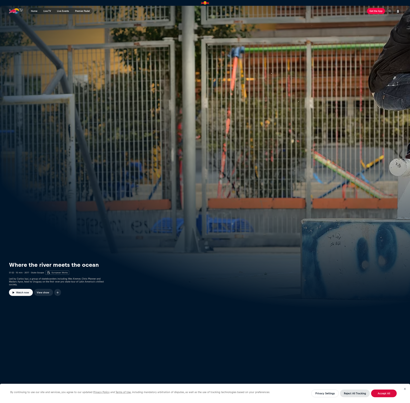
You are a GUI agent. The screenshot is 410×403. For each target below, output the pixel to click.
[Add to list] (57, 292)
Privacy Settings (325, 393)
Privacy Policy (101, 392)
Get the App (375, 11)
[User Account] (398, 11)
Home (34, 11)
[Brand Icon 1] (205, 3)
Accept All (384, 393)
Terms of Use (123, 392)
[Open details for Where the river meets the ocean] (205, 157)
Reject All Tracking (355, 393)
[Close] (405, 389)
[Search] (390, 11)
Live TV (47, 11)
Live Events (63, 11)
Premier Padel (82, 11)
